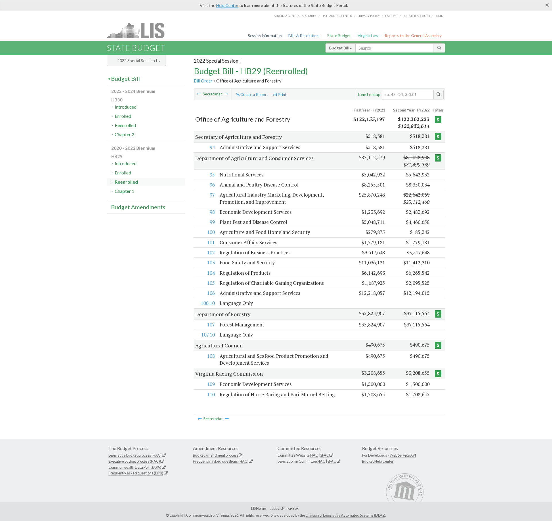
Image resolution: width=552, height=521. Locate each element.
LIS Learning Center (337, 16)
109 (211, 384)
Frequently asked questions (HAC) (220, 461)
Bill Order (203, 80)
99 (212, 222)
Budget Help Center (378, 461)
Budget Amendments (138, 206)
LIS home (391, 16)
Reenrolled (125, 125)
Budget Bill (339, 47)
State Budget (339, 35)
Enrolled (123, 116)
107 (211, 324)
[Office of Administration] (199, 94)
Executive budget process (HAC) (134, 461)
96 (212, 184)
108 (211, 356)
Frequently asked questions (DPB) (135, 473)
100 (211, 232)
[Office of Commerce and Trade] (226, 94)
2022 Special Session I (137, 60)
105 (211, 283)
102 (211, 252)
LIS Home (258, 508)
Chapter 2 (124, 134)
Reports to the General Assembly (413, 35)
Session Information (265, 35)
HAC (314, 455)
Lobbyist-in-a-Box (284, 508)
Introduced (126, 106)
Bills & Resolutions (304, 35)
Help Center (227, 5)
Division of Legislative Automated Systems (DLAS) (345, 515)
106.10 (208, 303)
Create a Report (253, 94)
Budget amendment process (215, 455)
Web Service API (403, 455)
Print (282, 94)
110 (211, 394)
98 (212, 212)
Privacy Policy (368, 16)
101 (211, 242)
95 (212, 174)
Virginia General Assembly (295, 16)
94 (212, 147)
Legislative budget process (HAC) (135, 455)
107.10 (208, 334)
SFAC (324, 455)
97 (212, 194)
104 (211, 273)
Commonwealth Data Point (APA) (134, 467)
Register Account (416, 16)
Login (439, 16)
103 (211, 262)
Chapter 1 (124, 191)
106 (211, 293)
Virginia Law (368, 35)
